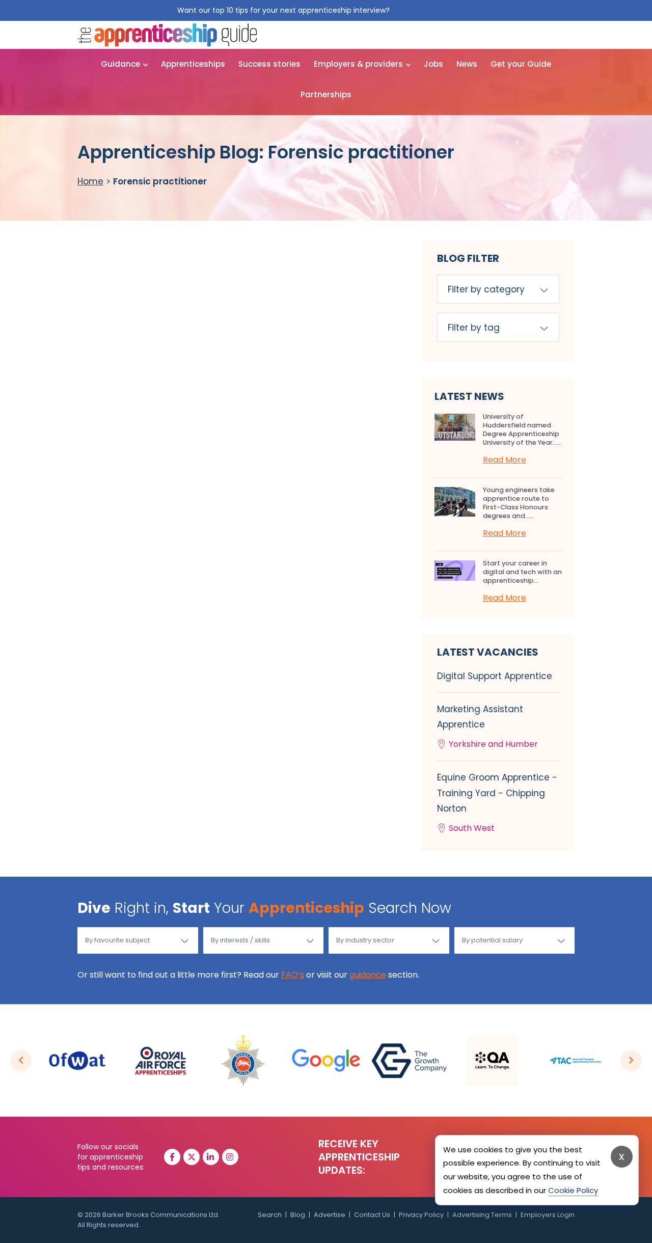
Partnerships (326, 94)
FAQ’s (292, 975)
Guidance (120, 64)
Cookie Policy (573, 1190)
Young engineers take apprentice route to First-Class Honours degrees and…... (519, 502)
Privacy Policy (421, 1215)
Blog (297, 1215)
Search (270, 1215)
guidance (367, 975)
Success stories (269, 64)
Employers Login (548, 1215)
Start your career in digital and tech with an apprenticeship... (522, 572)
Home (90, 181)
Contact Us (372, 1215)
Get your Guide (521, 64)
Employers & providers (358, 64)
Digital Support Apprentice (494, 676)
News (466, 64)
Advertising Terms (482, 1215)
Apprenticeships (193, 64)
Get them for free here (433, 10)
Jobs (433, 64)
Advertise (329, 1215)
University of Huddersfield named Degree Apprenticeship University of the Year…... (522, 429)
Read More (504, 460)
